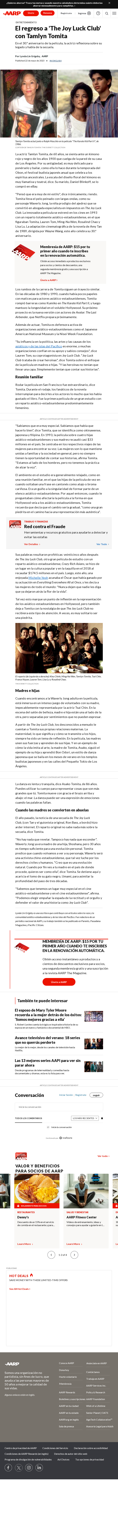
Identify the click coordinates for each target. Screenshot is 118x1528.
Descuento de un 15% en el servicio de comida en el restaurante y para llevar (35, 1224)
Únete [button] (31, 13)
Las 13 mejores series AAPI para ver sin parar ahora (48, 1062)
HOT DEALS (18, 1276)
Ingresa (82, 13)
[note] (59, 144)
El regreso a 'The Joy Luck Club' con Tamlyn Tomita (58, 32)
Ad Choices (63, 1459)
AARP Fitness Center (82, 1217)
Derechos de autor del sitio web (70, 1453)
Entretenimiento (26, 22)
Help (98, 13)
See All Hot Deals (19, 1288)
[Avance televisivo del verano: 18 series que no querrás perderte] (93, 1043)
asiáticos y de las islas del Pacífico (38, 346)
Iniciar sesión (66, 1094)
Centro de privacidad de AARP (21, 1448)
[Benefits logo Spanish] (15, 527)
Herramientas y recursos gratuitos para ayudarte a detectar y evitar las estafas (66, 534)
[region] (59, 1118)
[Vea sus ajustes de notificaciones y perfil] (101, 1118)
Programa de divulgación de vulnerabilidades (28, 1459)
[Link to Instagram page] (29, 1468)
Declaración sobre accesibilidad (91, 1448)
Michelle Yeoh (38, 577)
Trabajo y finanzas (36, 521)
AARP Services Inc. (96, 1385)
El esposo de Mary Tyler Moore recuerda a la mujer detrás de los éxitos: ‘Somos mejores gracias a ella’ (48, 1015)
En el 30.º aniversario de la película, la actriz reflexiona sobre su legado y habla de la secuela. (58, 45)
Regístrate (66, 13)
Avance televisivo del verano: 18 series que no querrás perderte (47, 1040)
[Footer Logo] (23, 1364)
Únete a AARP (48, 280)
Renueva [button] (47, 13)
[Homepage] (12, 13)
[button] (114, 13)
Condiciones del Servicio (55, 1448)
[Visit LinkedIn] (39, 1468)
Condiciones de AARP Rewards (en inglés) (26, 1453)
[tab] (28, 1118)
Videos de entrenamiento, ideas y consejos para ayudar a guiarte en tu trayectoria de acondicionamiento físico (85, 1224)
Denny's (23, 1217)
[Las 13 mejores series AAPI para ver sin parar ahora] (93, 1066)
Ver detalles (31, 544)
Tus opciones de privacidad (89, 1459)
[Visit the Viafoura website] (65, 1138)
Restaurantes (26, 1212)
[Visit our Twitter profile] (19, 1468)
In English (56, 60)
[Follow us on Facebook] (8, 1468)
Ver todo (101, 544)
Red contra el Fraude (44, 526)
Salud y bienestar (77, 1212)
